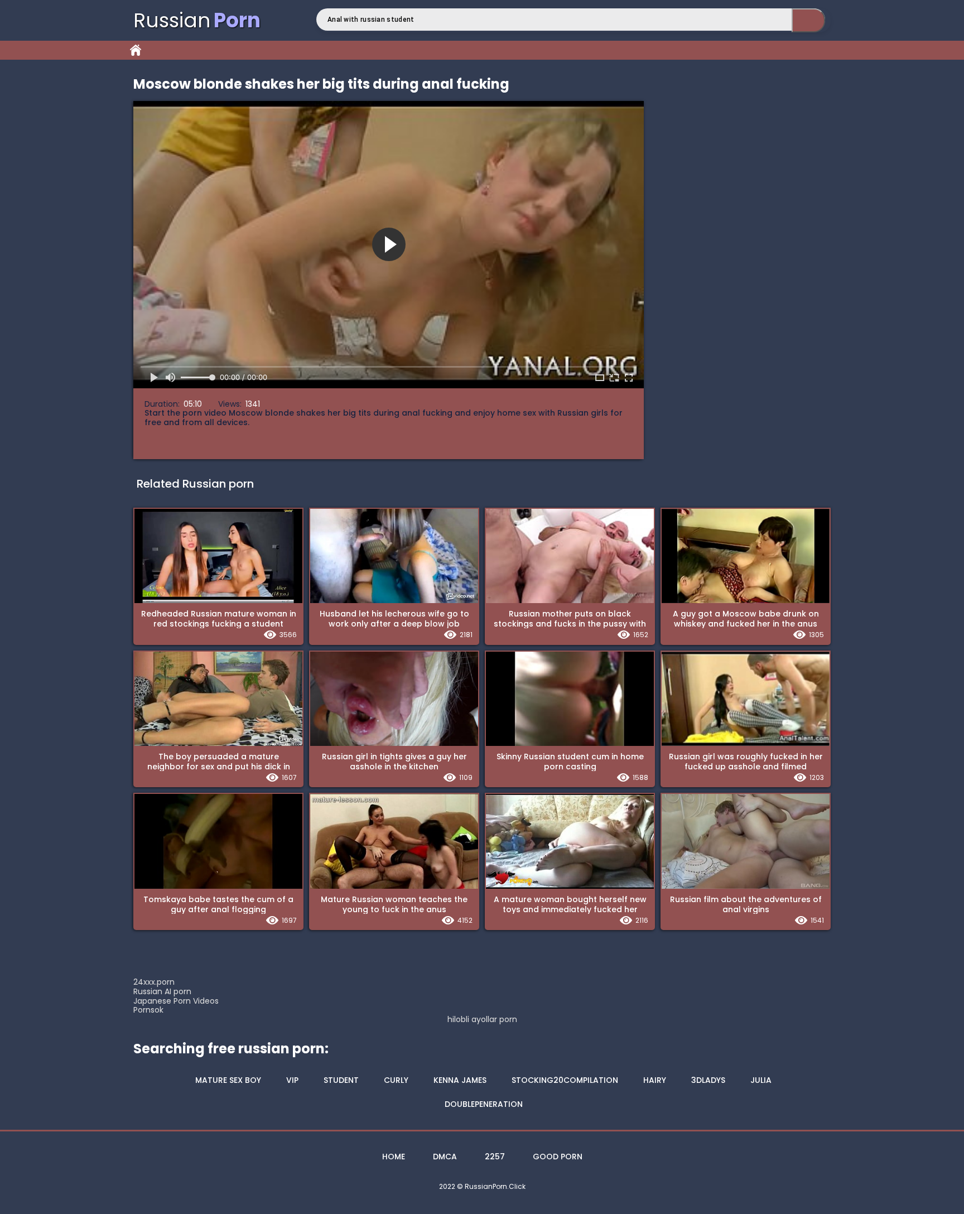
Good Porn (557, 1156)
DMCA (445, 1156)
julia (761, 1080)
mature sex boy (228, 1080)
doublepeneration (484, 1104)
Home (135, 50)
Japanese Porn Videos (176, 1000)
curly (396, 1080)
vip (292, 1080)
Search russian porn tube (808, 20)
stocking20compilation (565, 1080)
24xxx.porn (154, 981)
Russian (197, 20)
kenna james (459, 1080)
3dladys (708, 1080)
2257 (495, 1156)
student (341, 1080)
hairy (654, 1080)
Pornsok (148, 1009)
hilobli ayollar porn (482, 1019)
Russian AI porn (162, 991)
